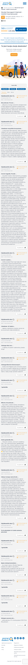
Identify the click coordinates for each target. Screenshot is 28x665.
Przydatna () (20, 116)
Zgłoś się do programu (7, 643)
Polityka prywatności (19, 647)
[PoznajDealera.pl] (7, 3)
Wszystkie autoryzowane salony (20, 652)
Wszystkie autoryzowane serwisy (20, 656)
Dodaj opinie (22, 29)
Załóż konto (14, 54)
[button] (24, 3)
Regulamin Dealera (18, 645)
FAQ (3, 649)
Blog (3, 647)
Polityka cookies (17, 649)
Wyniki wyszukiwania (9, 7)
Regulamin (16, 643)
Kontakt (3, 645)
